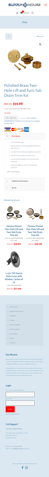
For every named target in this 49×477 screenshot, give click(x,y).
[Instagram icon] (26, 467)
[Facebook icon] (22, 467)
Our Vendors (14, 334)
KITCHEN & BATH (27, 121)
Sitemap (12, 343)
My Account (13, 307)
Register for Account (16, 311)
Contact (12, 320)
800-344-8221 (17, 446)
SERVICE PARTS (9, 123)
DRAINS (18, 121)
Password (9, 399)
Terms (12, 338)
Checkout (13, 316)
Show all (41, 36)
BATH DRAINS (31, 118)
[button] (40, 44)
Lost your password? (12, 414)
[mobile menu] (45, 5)
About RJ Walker (15, 325)
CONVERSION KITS (10, 121)
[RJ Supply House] (24, 5)
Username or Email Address (15, 390)
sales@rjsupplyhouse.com (20, 449)
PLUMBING (36, 121)
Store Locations (15, 329)
